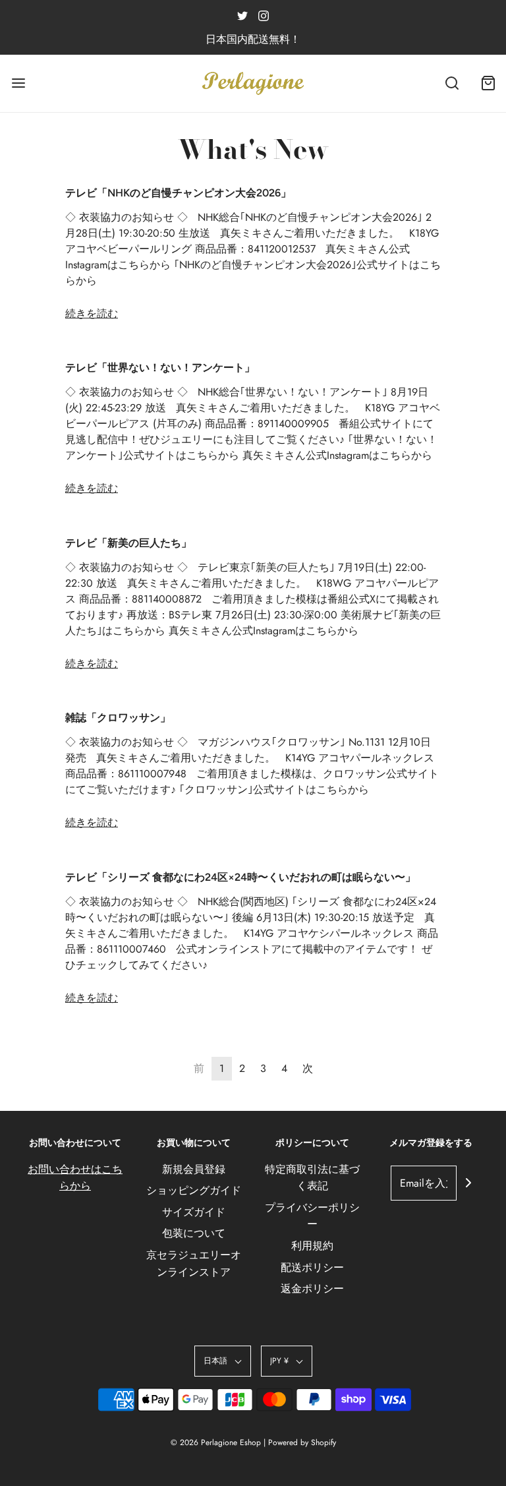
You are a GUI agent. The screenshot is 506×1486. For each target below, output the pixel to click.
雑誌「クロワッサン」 (118, 717)
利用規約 (312, 1245)
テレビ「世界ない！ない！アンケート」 (160, 367)
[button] (222, 1361)
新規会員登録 (193, 1169)
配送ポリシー (312, 1267)
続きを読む (91, 313)
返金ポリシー (312, 1288)
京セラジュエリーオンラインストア (193, 1263)
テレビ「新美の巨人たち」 (128, 543)
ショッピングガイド (193, 1190)
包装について (193, 1233)
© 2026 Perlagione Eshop (216, 1442)
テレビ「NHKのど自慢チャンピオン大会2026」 (178, 193)
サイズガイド (193, 1212)
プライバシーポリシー (312, 1216)
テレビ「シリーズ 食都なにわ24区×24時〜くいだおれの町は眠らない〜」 (240, 877)
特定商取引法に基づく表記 (312, 1178)
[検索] (452, 83)
